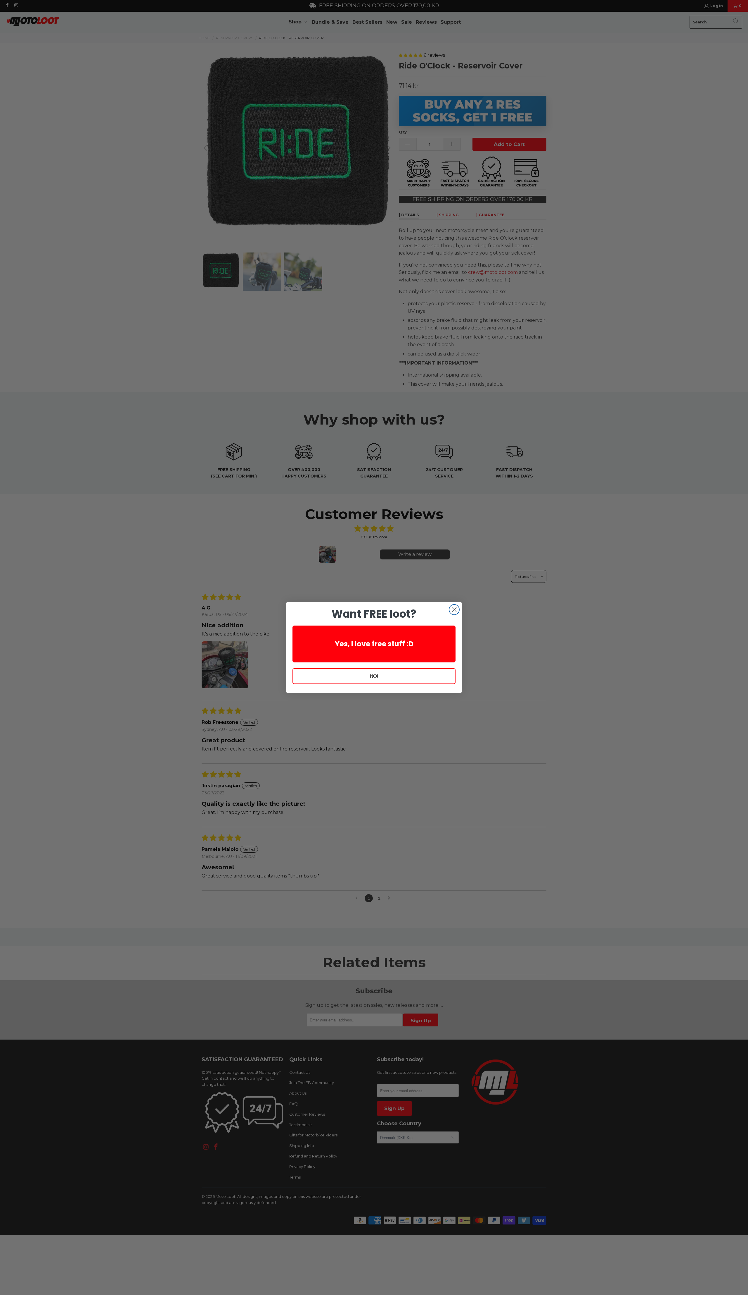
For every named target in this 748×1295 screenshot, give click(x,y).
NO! (374, 676)
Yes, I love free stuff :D (374, 644)
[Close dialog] (454, 609)
